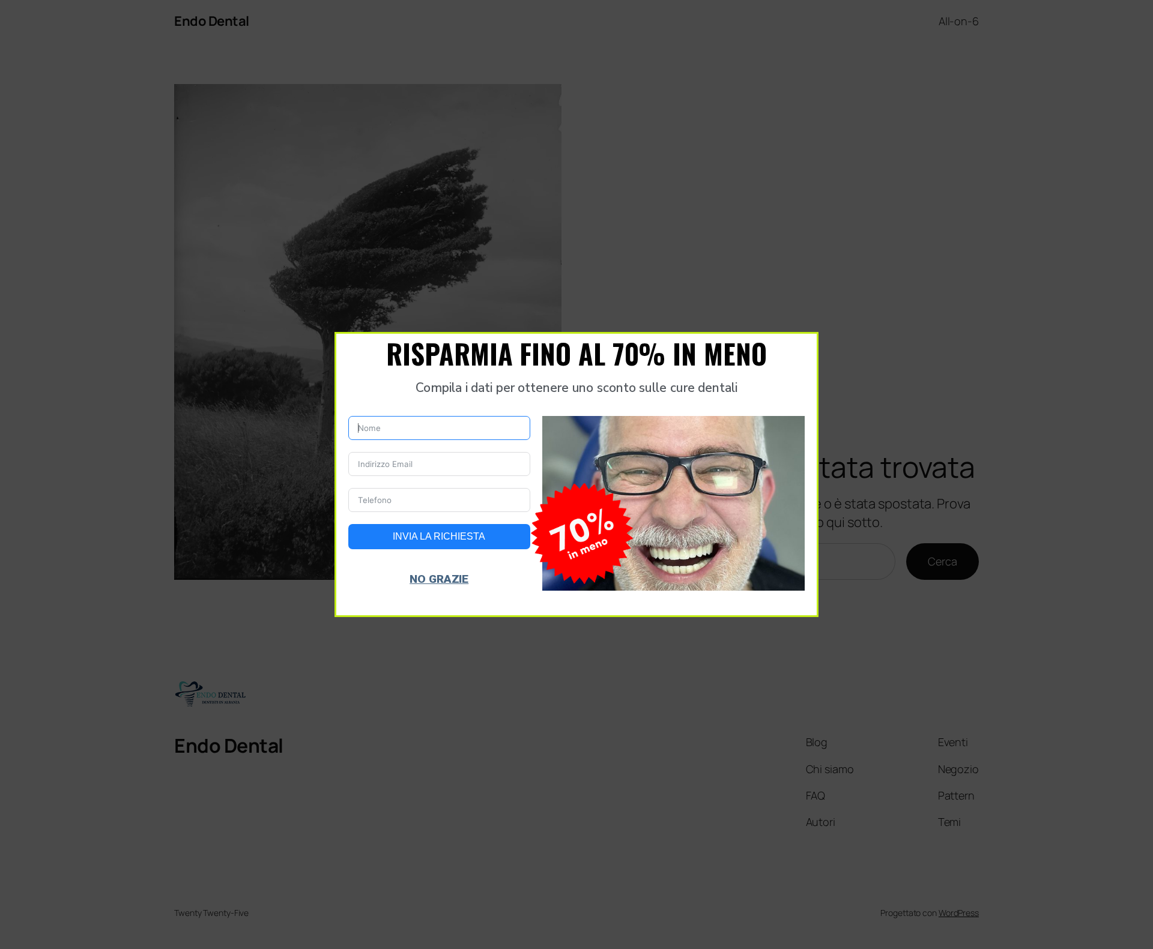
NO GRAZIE (439, 579)
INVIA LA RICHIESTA (439, 536)
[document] (576, 474)
